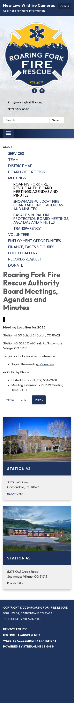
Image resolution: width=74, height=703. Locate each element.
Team (13, 159)
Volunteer (18, 234)
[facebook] (34, 92)
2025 (24, 400)
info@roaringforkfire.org (25, 102)
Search (56, 120)
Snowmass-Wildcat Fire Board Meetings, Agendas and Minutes (38, 205)
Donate (15, 265)
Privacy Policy (15, 629)
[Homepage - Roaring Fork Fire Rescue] (37, 54)
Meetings (17, 178)
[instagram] (42, 92)
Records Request (25, 259)
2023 (39, 400)
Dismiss (64, 5)
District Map (20, 165)
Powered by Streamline (22, 646)
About (7, 146)
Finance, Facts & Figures (31, 247)
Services (16, 153)
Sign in (49, 646)
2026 (10, 400)
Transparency (27, 228)
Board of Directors (27, 172)
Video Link (46, 364)
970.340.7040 (19, 109)
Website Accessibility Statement (30, 641)
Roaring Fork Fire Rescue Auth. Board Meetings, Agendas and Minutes (35, 190)
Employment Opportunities (34, 240)
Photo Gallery (23, 253)
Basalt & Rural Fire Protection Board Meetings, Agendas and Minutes (41, 219)
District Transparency (21, 635)
